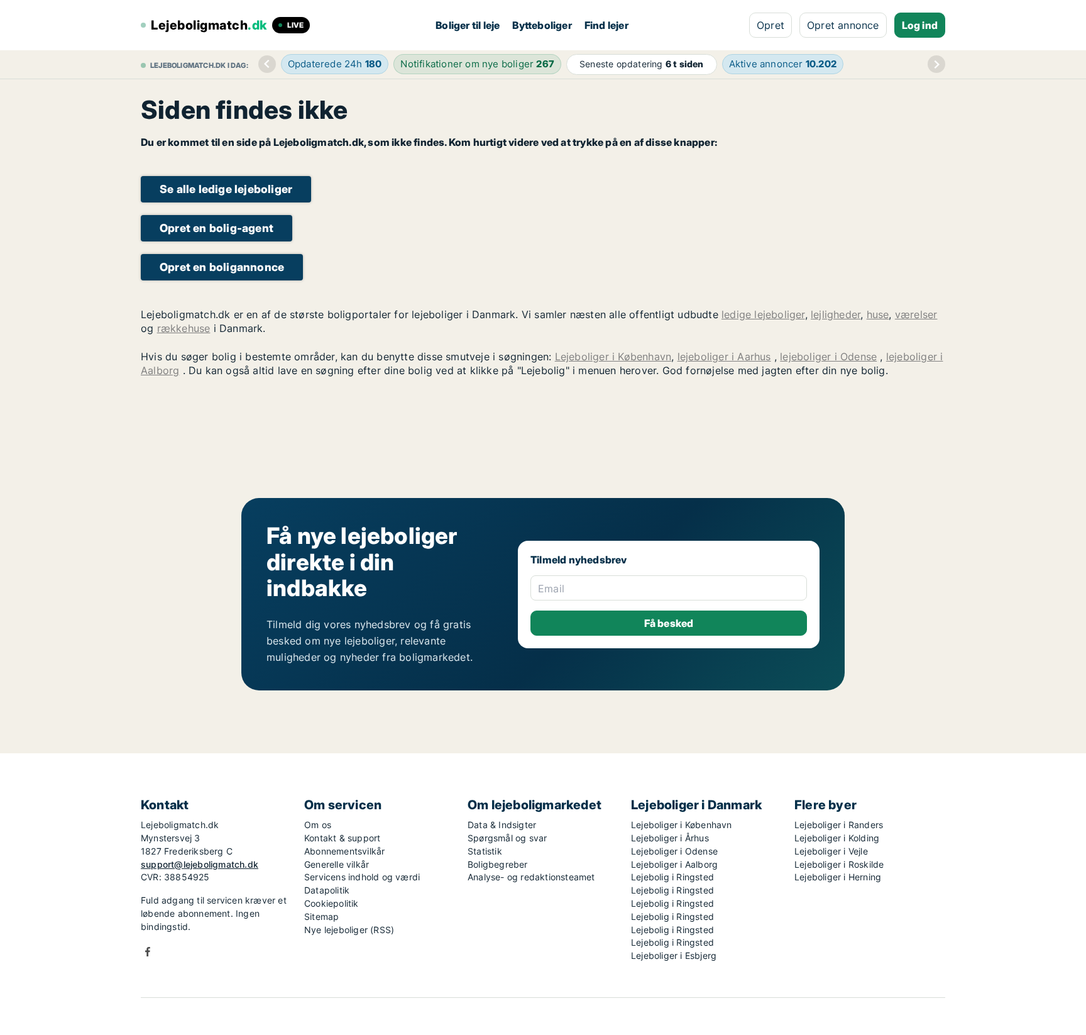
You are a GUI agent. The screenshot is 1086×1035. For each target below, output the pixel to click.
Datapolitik (326, 890)
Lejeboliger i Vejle (831, 851)
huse (878, 314)
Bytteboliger (541, 25)
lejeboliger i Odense (828, 356)
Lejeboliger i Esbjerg (673, 955)
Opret (770, 25)
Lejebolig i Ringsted (672, 877)
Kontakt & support (342, 838)
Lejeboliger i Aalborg (674, 864)
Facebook (148, 952)
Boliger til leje (468, 25)
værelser (916, 314)
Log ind (920, 25)
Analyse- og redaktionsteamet (531, 877)
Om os (317, 824)
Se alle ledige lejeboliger (226, 189)
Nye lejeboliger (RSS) (349, 929)
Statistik (485, 851)
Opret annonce (843, 25)
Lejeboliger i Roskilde (839, 864)
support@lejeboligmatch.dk (199, 864)
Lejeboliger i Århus (670, 838)
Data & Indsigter (502, 824)
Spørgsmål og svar (507, 838)
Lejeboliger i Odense (674, 851)
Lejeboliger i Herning (837, 877)
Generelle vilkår (336, 864)
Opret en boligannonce (222, 267)
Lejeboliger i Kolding (836, 838)
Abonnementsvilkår (344, 851)
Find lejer (606, 25)
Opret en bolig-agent (216, 228)
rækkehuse (184, 328)
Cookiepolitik (331, 903)
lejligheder (835, 314)
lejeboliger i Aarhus (724, 356)
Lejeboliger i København (613, 356)
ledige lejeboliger (763, 314)
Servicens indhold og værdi (362, 877)
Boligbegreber (498, 864)
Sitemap (321, 916)
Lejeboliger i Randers (838, 824)
